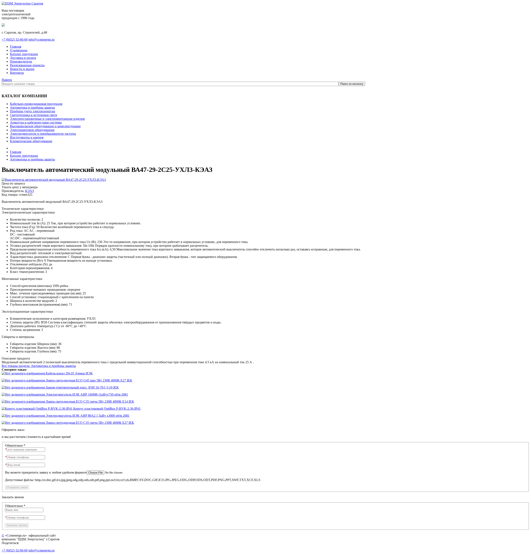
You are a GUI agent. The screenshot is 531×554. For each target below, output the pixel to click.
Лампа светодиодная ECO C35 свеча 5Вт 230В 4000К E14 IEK (89, 401)
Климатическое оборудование (31, 141)
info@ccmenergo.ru (41, 39)
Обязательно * (15, 445)
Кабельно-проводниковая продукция (36, 104)
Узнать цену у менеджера (20, 187)
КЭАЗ (29, 191)
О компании (18, 50)
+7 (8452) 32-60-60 (15, 39)
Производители (21, 61)
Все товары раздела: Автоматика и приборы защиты (39, 366)
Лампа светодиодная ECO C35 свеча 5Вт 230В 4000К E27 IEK (89, 422)
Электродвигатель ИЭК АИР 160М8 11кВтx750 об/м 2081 (86, 394)
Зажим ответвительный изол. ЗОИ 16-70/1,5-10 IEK (82, 387)
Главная (15, 46)
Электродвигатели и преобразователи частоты (43, 133)
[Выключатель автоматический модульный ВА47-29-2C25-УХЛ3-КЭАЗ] (54, 179)
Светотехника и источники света (33, 115)
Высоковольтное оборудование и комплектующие (45, 126)
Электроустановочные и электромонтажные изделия (47, 118)
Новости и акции (22, 69)
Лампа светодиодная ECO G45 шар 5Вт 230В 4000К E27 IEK (88, 380)
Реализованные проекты (27, 65)
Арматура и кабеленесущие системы (36, 122)
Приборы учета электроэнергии (32, 111)
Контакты (17, 72)
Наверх (7, 79)
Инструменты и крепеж (27, 137)
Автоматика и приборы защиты (32, 107)
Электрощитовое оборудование (32, 130)
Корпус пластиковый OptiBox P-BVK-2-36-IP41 (106, 408)
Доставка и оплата (23, 58)
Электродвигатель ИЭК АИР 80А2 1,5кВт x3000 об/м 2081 (87, 415)
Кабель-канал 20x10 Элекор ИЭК (69, 373)
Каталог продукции (24, 54)
